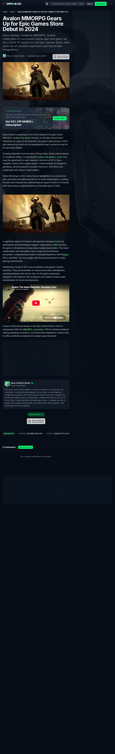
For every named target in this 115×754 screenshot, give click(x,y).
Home (5, 12)
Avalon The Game (21, 138)
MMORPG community (33, 329)
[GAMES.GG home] (14, 4)
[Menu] (3, 3)
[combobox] (47, 4)
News (12, 12)
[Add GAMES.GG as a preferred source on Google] (61, 56)
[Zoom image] (36, 213)
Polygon (65, 254)
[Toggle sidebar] (111, 4)
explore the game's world (49, 157)
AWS (55, 245)
